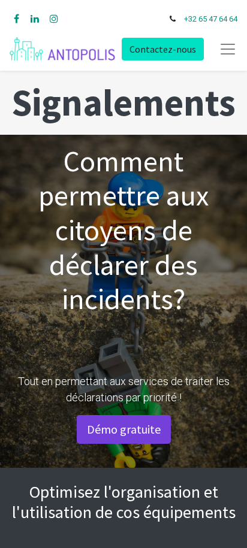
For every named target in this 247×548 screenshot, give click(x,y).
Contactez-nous (162, 49)
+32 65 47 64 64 (210, 18)
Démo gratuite (124, 429)
